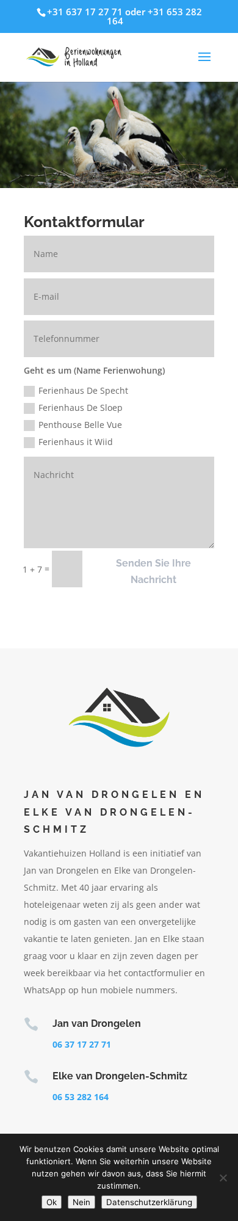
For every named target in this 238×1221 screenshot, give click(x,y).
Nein (81, 1202)
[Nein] (223, 1178)
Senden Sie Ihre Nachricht (153, 571)
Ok (51, 1202)
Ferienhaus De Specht (83, 390)
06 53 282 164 (80, 1097)
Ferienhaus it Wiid (75, 441)
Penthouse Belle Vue (80, 424)
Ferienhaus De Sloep (80, 407)
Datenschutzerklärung (149, 1202)
